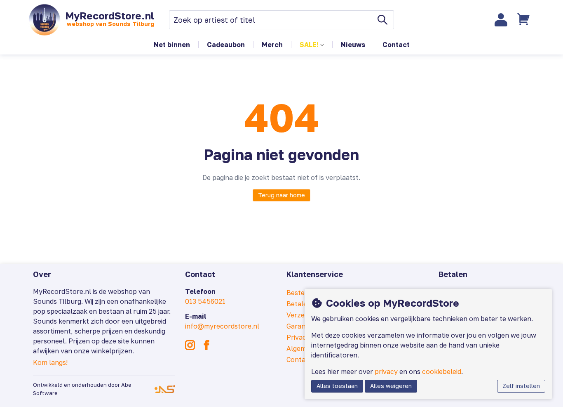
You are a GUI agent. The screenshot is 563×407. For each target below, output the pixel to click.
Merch (272, 44)
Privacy (298, 337)
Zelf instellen (521, 385)
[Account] (501, 19)
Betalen (298, 304)
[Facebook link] (206, 345)
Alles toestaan (337, 385)
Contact (396, 44)
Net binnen (172, 44)
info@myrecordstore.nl (222, 326)
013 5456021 (205, 301)
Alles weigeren (391, 385)
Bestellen (301, 293)
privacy (386, 371)
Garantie (299, 326)
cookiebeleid (441, 371)
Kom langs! (50, 362)
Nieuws (353, 44)
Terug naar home (281, 195)
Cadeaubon (226, 44)
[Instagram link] (190, 345)
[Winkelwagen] (524, 19)
